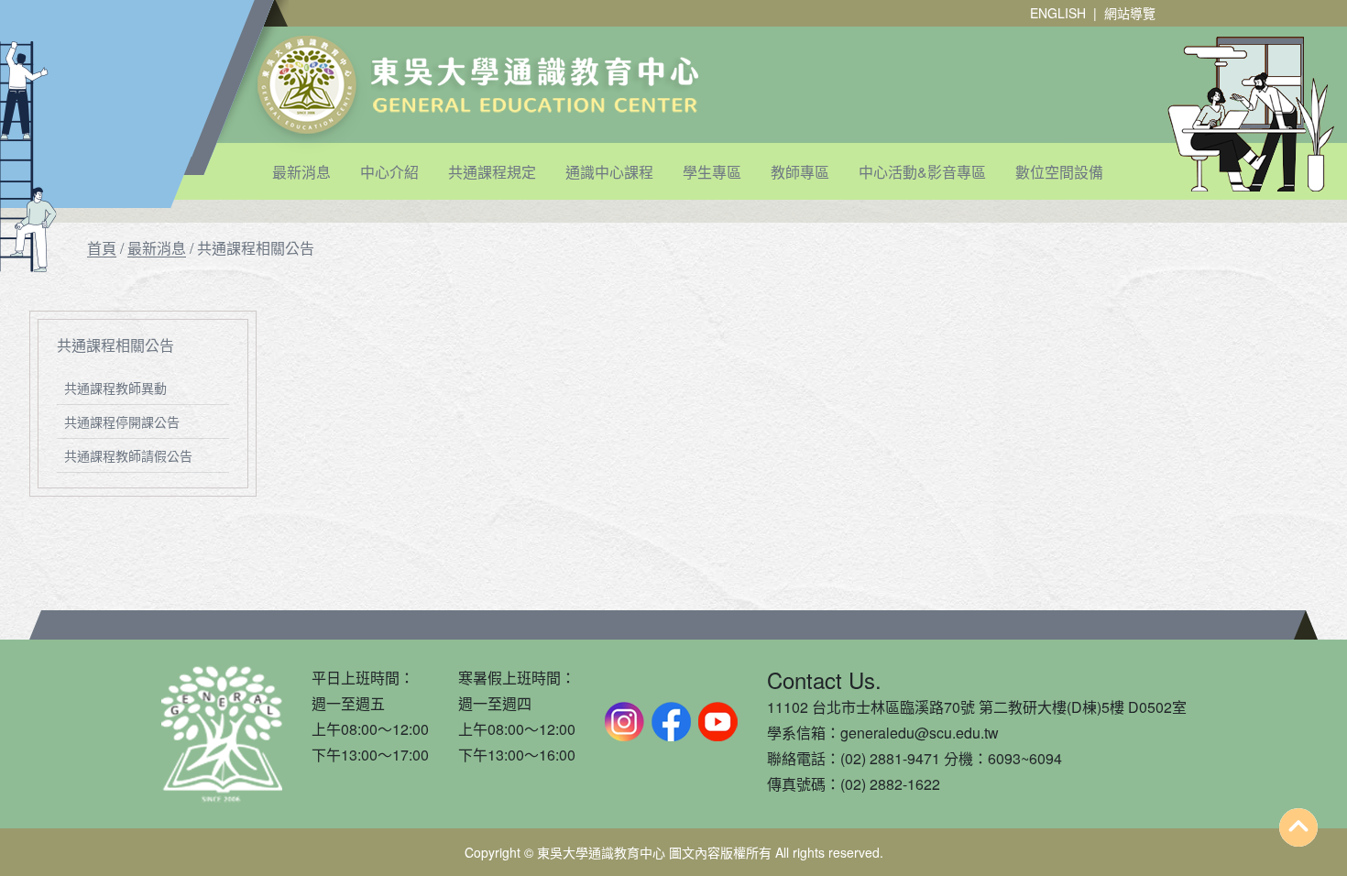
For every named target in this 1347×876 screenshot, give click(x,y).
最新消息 (301, 171)
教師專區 (800, 171)
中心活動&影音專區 (922, 171)
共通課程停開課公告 (122, 421)
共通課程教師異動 (115, 387)
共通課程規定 (492, 171)
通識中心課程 (609, 171)
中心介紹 (389, 171)
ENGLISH (1058, 13)
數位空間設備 (1059, 171)
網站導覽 (1129, 13)
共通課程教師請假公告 (128, 455)
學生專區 (712, 171)
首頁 (101, 247)
